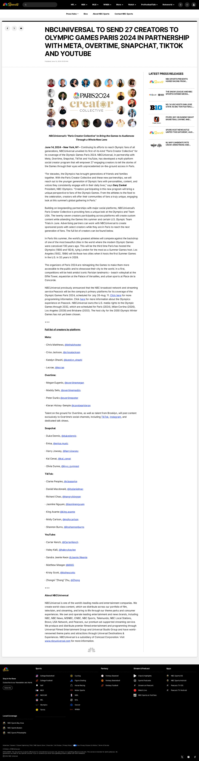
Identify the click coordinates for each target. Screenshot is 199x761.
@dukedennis (68, 435)
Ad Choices (58, 745)
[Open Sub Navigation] (76, 4)
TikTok (104, 416)
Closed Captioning (23, 745)
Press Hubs (71, 14)
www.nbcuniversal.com (57, 640)
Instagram (115, 416)
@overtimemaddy (71, 390)
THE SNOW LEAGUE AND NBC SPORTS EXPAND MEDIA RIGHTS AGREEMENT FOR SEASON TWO (179, 92)
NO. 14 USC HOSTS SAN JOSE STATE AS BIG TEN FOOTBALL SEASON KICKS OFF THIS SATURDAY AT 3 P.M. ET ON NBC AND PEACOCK (179, 105)
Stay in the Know (9, 679)
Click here (115, 295)
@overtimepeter (69, 397)
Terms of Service (104, 745)
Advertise (6, 745)
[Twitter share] (14, 28)
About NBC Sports (101, 14)
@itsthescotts (67, 572)
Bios (86, 14)
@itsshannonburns (74, 527)
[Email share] (21, 28)
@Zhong (75, 580)
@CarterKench (70, 542)
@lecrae (59, 367)
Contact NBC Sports (124, 14)
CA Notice (94, 745)
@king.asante (67, 511)
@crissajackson (71, 352)
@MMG (70, 565)
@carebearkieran (81, 405)
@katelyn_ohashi (73, 359)
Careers (12, 745)
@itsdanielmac (75, 489)
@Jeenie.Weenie (78, 557)
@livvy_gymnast (70, 466)
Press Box (50, 745)
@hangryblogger (71, 496)
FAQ (31, 745)
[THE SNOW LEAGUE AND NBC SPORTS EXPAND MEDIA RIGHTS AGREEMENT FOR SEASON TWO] (156, 94)
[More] (180, 4)
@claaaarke (70, 481)
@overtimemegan (74, 382)
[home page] (11, 4)
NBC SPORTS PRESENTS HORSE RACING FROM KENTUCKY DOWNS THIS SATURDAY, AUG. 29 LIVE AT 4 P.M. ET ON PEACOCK (179, 80)
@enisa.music (60, 443)
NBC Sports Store (39, 745)
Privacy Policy (67, 745)
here (82, 299)
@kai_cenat (64, 458)
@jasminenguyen (75, 504)
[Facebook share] (7, 28)
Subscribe (7, 688)
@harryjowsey (71, 451)
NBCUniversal (15, 749)
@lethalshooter (73, 344)
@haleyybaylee (67, 549)
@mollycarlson (71, 519)
